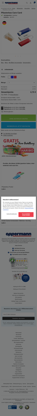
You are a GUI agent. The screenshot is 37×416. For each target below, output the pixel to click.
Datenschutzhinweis (29, 208)
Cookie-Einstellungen (12, 213)
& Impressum (6, 209)
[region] (18, 208)
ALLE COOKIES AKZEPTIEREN (26, 214)
